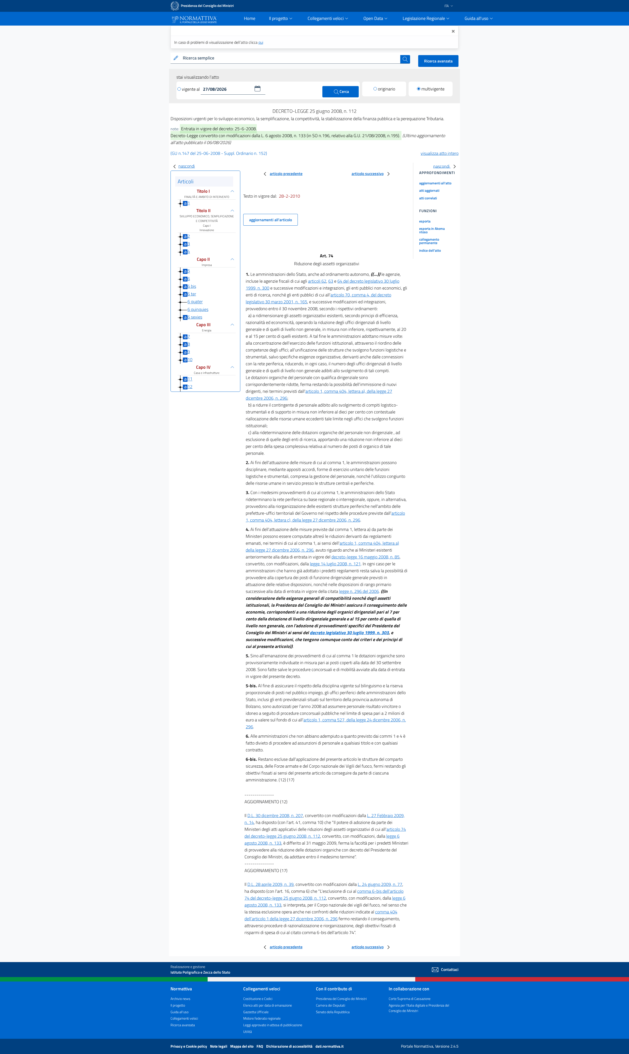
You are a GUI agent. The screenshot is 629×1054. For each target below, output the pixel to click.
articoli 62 (317, 281)
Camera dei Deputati (330, 1005)
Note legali (219, 1046)
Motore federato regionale (262, 1018)
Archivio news (180, 998)
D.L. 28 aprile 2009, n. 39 (270, 884)
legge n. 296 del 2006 (359, 591)
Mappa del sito (242, 1046)
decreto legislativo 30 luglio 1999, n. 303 (349, 632)
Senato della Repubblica (333, 1011)
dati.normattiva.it (329, 1046)
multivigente (432, 89)
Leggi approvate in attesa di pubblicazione (272, 1024)
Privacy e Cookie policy (189, 1046)
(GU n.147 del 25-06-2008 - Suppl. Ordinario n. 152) (219, 153)
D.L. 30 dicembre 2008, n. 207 (275, 815)
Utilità (247, 1031)
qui (260, 42)
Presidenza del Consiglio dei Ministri (341, 998)
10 (189, 359)
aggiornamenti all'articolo (270, 220)
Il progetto (178, 1005)
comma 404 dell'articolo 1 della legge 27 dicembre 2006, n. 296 (320, 915)
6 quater (195, 301)
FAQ (260, 1046)
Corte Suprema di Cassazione (409, 998)
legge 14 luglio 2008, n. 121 (335, 563)
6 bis (191, 286)
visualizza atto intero (439, 153)
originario (386, 89)
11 (189, 379)
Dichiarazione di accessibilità (289, 1046)
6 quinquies (197, 309)
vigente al (191, 89)
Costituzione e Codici (257, 998)
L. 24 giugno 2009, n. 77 (380, 884)
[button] (257, 88)
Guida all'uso (179, 1011)
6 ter (191, 294)
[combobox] (290, 58)
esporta (424, 221)
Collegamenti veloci (184, 1018)
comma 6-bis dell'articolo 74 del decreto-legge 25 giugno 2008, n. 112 (323, 894)
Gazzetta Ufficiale (256, 1011)
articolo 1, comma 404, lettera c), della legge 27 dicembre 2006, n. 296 (325, 516)
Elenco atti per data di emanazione (267, 1005)
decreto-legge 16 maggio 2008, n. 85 (365, 557)
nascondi (186, 166)
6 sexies (194, 317)
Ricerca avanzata (438, 61)
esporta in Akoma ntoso (432, 230)
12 (189, 386)
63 (330, 281)
